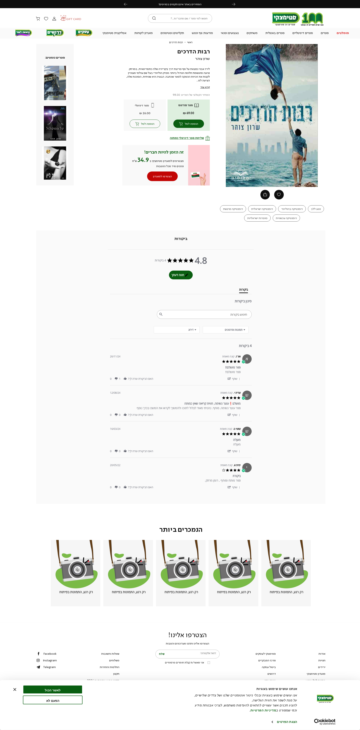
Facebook (49, 654)
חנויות (321, 660)
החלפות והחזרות (109, 667)
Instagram (50, 660)
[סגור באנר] (14, 689)
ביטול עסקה (269, 667)
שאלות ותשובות (110, 654)
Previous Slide (224, 116)
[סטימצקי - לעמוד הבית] (298, 25)
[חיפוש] (154, 18)
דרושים (272, 674)
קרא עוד (205, 87)
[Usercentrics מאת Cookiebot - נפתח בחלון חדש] (325, 722)
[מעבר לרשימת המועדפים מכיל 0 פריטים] (46, 19)
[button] (343, 33)
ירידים (321, 667)
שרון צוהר (202, 58)
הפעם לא (52, 700)
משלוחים (114, 660)
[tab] (181, 238)
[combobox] (177, 329)
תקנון (116, 674)
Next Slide (319, 116)
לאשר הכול (53, 690)
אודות (322, 654)
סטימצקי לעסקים (266, 654)
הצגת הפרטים (287, 722)
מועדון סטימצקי (316, 674)
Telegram (49, 667)
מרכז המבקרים (267, 660)
